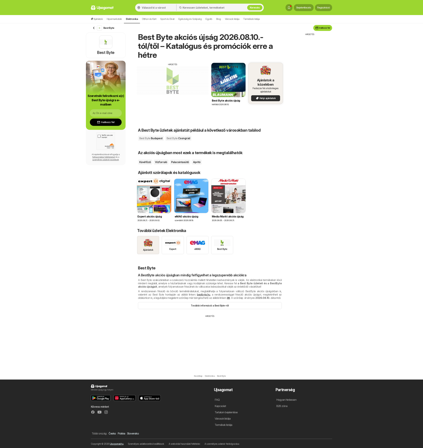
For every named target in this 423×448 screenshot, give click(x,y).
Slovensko (133, 433)
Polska (121, 433)
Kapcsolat (220, 406)
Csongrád (178, 138)
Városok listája (232, 19)
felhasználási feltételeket (103, 157)
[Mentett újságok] (289, 7)
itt (228, 297)
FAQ (217, 399)
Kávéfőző (145, 162)
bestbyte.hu (203, 294)
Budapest (151, 138)
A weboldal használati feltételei (184, 443)
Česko (112, 433)
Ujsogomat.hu (116, 443)
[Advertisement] (173, 89)
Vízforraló (161, 162)
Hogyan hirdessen (286, 399)
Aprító (197, 162)
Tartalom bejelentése (226, 412)
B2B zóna (282, 406)
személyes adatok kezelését (105, 159)
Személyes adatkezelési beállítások (146, 443)
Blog (218, 19)
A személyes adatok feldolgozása (222, 443)
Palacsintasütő (180, 162)
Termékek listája (251, 19)
